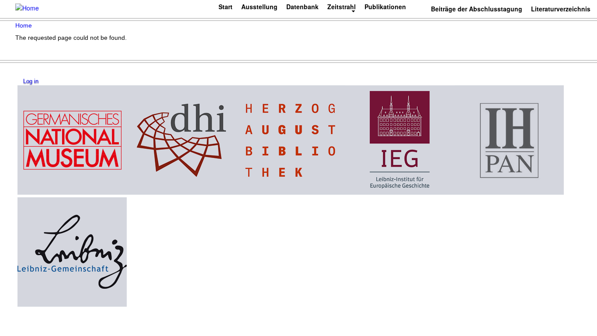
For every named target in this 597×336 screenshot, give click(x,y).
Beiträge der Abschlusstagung (476, 8)
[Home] (27, 8)
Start (226, 6)
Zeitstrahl (341, 6)
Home (23, 25)
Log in (30, 81)
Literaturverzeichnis (560, 8)
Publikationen (385, 6)
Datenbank (302, 6)
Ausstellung (259, 6)
